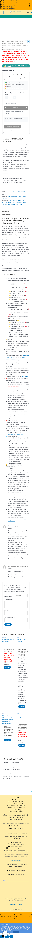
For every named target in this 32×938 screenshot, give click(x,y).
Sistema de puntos (16, 809)
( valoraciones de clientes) (17, 191)
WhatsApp (25, 376)
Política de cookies (16, 803)
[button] (31, 12)
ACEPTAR (16, 932)
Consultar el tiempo (16, 904)
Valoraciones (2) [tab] (7, 214)
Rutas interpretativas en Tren (14, 204)
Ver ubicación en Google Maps (14, 434)
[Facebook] (29, 4)
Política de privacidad (16, 801)
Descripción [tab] (5, 211)
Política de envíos (16, 811)
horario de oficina (11, 359)
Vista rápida (8, 645)
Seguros (16, 798)
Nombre (7, 610)
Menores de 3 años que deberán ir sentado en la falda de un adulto (16, 161)
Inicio (3, 41)
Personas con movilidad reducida (12, 178)
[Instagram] (29, 6)
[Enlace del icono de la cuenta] (28, 12)
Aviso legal (16, 800)
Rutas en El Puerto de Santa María (16, 200)
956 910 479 (24, 357)
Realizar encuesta (16, 860)
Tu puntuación (8, 595)
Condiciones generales (16, 805)
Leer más (7, 667)
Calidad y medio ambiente (16, 807)
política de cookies (17, 929)
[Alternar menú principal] (1, 12)
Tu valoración (9, 599)
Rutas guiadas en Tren (8, 202)
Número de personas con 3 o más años (14, 93)
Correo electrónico (10, 617)
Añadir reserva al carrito (12, 126)
